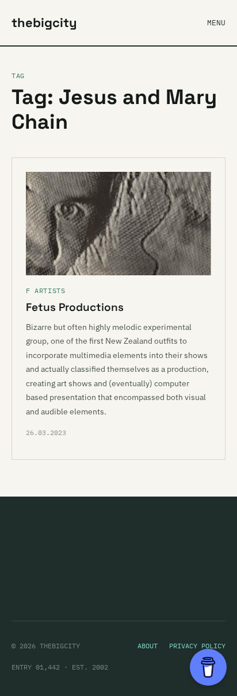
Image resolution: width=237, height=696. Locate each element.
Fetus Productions (75, 307)
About (147, 645)
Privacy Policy (197, 645)
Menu (216, 23)
